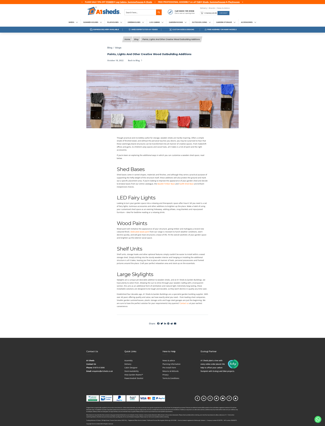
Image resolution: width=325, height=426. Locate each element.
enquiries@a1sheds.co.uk (102, 371)
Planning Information (171, 364)
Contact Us (91, 364)
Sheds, (206, 2)
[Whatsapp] (317, 419)
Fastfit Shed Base (186, 184)
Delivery (203, 8)
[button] (215, 13)
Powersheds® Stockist (133, 378)
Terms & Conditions (170, 378)
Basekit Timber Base (166, 184)
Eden (225, 371)
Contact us (184, 303)
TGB (198, 2)
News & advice (168, 360)
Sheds (149, 2)
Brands (212, 8)
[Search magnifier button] (159, 12)
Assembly (128, 360)
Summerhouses (136, 2)
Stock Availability (131, 371)
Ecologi (216, 371)
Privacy (165, 374)
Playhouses (234, 2)
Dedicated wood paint (140, 232)
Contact (235, 8)
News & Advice (223, 8)
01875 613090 (99, 367)
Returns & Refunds (170, 371)
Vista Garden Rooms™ (133, 374)
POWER (109, 2)
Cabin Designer (130, 367)
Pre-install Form (169, 367)
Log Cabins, (122, 2)
